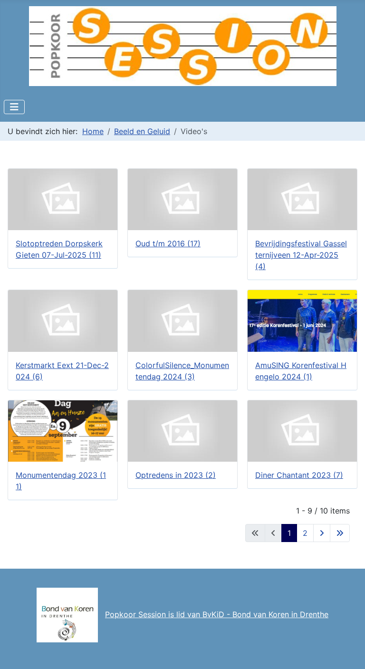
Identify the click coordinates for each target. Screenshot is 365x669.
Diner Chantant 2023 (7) (299, 475)
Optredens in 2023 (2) (175, 475)
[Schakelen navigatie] (14, 107)
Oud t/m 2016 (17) (168, 243)
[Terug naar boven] (348, 651)
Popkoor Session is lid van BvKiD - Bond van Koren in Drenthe (216, 614)
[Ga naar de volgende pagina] (321, 533)
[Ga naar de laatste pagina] (340, 533)
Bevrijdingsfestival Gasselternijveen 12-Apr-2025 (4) (301, 255)
